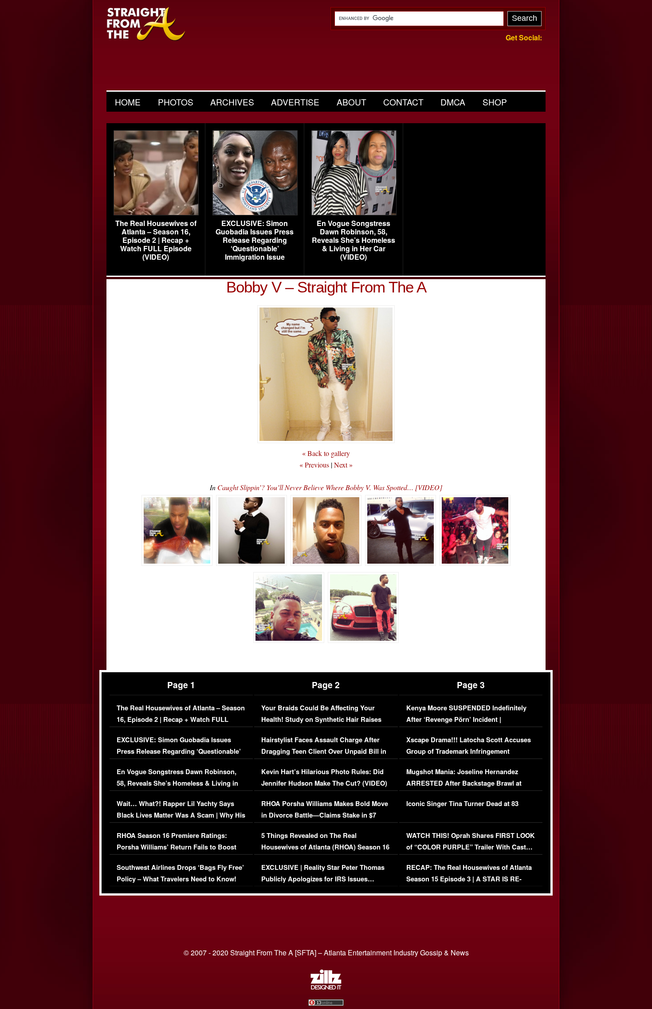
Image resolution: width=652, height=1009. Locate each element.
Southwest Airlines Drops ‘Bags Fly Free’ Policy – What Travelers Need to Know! (180, 873)
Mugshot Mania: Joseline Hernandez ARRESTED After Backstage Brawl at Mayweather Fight (464, 783)
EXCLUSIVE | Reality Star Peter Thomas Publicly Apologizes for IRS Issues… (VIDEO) (323, 879)
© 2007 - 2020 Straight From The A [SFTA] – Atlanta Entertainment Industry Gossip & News (326, 952)
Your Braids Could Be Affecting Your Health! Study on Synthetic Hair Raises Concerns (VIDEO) (321, 719)
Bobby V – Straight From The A (326, 287)
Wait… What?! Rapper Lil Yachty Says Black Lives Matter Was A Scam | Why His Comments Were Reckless (181, 815)
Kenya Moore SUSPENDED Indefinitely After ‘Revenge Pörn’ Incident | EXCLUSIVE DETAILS (466, 719)
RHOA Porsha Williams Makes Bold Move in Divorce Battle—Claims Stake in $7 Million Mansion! (324, 815)
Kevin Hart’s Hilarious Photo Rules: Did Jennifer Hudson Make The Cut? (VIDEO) (324, 777)
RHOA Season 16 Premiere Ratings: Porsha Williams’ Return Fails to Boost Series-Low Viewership (176, 847)
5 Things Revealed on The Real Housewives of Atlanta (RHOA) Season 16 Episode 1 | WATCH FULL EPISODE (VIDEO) (325, 852)
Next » (343, 464)
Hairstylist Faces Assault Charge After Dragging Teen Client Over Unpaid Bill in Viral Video (323, 751)
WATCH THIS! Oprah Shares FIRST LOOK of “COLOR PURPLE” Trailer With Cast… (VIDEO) (470, 847)
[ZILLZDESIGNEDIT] (326, 987)
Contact (403, 102)
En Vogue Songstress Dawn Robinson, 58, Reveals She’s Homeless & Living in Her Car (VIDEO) (353, 240)
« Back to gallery (326, 453)
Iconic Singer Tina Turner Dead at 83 (462, 803)
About (351, 102)
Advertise (295, 102)
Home (128, 102)
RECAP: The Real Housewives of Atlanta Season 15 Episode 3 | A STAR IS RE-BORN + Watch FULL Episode (469, 879)
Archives (232, 102)
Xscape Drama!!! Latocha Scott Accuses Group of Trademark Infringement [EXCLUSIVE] (468, 751)
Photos (175, 102)
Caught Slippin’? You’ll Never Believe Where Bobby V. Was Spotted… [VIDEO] (329, 487)
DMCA (452, 102)
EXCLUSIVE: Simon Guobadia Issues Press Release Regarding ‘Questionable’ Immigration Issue (255, 240)
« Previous (314, 464)
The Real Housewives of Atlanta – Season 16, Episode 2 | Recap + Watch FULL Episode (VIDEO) (155, 240)
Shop (495, 102)
